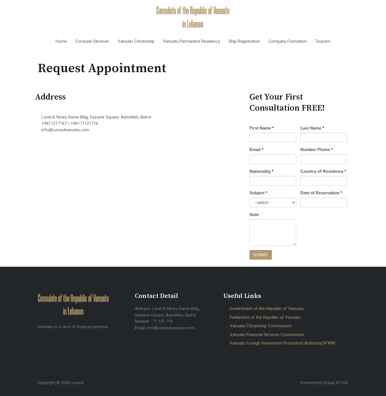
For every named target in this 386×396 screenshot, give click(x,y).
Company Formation (287, 41)
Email (256, 149)
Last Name (312, 128)
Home (61, 41)
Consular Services (92, 41)
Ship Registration (244, 41)
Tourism (322, 41)
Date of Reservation (321, 192)
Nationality (262, 171)
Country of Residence (323, 171)
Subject (258, 192)
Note (254, 214)
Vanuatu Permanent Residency (191, 41)
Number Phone (316, 149)
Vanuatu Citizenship (136, 41)
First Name (262, 128)
